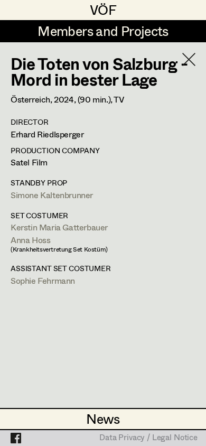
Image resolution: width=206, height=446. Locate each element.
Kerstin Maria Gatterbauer (59, 227)
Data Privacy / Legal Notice (148, 438)
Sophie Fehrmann (43, 280)
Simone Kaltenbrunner (52, 194)
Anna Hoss (30, 239)
